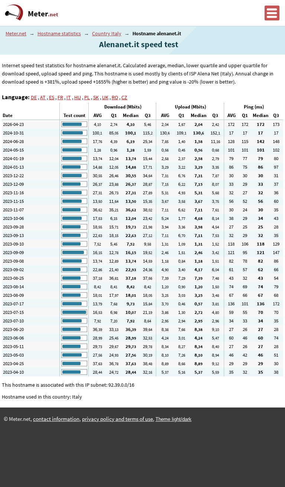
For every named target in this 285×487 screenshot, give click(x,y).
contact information (56, 419)
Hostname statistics (59, 33)
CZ (124, 97)
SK (96, 97)
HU (77, 97)
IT (68, 97)
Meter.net (16, 33)
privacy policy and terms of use (117, 419)
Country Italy (106, 33)
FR (60, 97)
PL (87, 97)
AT (43, 97)
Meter (43, 14)
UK (105, 97)
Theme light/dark (173, 419)
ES (51, 97)
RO (115, 97)
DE (34, 97)
